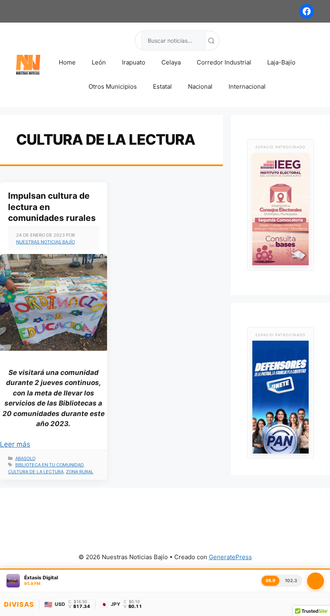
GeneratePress (230, 557)
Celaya (171, 62)
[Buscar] (211, 40)
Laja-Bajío (281, 62)
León (99, 62)
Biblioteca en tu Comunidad (49, 465)
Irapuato (133, 62)
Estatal (162, 86)
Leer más (15, 444)
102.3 (291, 580)
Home (67, 62)
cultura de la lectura (36, 471)
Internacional (247, 86)
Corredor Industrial (224, 62)
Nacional (200, 86)
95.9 (270, 580)
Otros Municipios (113, 86)
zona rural (79, 471)
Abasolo (25, 458)
